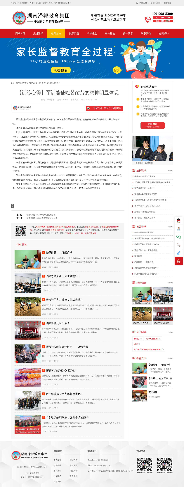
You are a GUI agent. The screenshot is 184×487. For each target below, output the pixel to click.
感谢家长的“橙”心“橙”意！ (61, 370)
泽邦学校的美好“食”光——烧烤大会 (67, 346)
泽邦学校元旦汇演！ (58, 323)
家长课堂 (138, 256)
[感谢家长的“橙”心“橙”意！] (28, 377)
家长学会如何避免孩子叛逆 (145, 194)
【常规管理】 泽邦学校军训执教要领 (40, 215)
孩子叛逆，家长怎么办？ (144, 218)
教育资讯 (73, 476)
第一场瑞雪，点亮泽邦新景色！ (64, 393)
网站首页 (143, 3)
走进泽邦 (38, 33)
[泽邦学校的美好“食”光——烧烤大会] (28, 353)
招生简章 (128, 33)
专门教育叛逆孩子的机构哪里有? (147, 350)
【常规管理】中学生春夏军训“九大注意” (41, 218)
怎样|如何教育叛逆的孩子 (145, 212)
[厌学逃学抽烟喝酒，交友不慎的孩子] (28, 424)
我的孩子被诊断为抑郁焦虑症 (146, 244)
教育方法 (56, 33)
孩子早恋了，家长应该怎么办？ (147, 206)
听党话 (137, 339)
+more (170, 171)
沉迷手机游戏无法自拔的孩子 (146, 274)
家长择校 (110, 33)
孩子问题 (74, 33)
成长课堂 (92, 33)
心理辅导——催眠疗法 (59, 252)
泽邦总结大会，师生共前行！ (63, 276)
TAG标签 (157, 3)
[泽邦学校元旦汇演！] (28, 330)
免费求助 (167, 3)
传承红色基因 (152, 339)
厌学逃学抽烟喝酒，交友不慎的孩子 (67, 417)
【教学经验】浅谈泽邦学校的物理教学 (150, 200)
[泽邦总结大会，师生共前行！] (28, 283)
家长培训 (54, 83)
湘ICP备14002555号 (36, 477)
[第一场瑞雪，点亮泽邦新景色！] (28, 400)
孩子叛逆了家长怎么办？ (144, 188)
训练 (136, 344)
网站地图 (57, 482)
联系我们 (146, 33)
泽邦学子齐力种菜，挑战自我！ (64, 299)
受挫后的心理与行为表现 (144, 176)
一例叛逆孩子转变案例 (143, 163)
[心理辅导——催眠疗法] (28, 259)
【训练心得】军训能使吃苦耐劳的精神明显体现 (154, 182)
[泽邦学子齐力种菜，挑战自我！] (28, 306)
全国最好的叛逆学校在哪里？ (146, 268)
